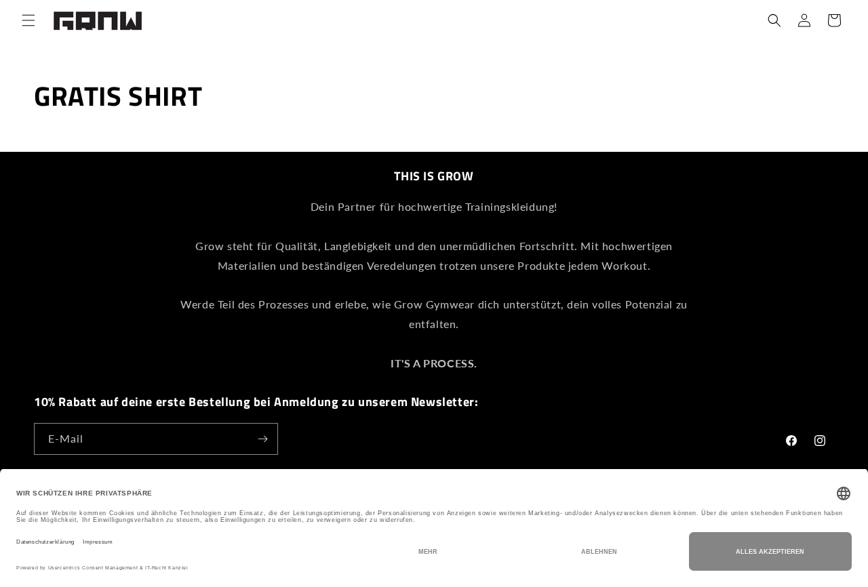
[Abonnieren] (262, 439)
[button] (28, 20)
